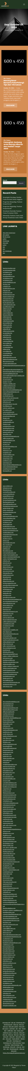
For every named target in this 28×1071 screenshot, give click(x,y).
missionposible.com (9, 664)
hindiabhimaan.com (9, 676)
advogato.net (7, 547)
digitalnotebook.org (9, 768)
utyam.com (6, 444)
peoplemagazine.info (9, 270)
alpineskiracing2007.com (10, 654)
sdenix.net (6, 540)
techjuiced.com (7, 292)
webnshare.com (7, 801)
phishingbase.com (8, 987)
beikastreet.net (7, 488)
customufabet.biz (8, 341)
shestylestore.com (8, 1003)
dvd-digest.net (7, 632)
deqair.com (6, 418)
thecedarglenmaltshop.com (11, 701)
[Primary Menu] (24, 4)
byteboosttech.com (9, 294)
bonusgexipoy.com (8, 953)
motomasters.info (8, 878)
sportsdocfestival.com (9, 1001)
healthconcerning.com (10, 787)
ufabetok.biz (6, 349)
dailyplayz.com (7, 961)
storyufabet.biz (7, 343)
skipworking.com (8, 567)
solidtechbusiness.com (10, 900)
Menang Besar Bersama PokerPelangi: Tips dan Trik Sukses (14, 82)
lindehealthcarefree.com (10, 710)
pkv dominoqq (7, 251)
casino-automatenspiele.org (11, 557)
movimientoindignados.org (11, 436)
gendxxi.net (6, 876)
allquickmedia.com (8, 581)
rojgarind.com (7, 789)
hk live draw (6, 237)
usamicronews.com (9, 981)
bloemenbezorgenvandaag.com (12, 599)
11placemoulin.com (8, 758)
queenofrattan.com (8, 839)
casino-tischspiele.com (10, 559)
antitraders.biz (7, 377)
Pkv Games (7, 78)
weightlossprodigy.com (10, 764)
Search (5, 180)
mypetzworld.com (8, 400)
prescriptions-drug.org (10, 528)
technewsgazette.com (9, 583)
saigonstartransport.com (10, 611)
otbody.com (6, 561)
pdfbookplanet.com (9, 837)
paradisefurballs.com (9, 778)
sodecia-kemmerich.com (10, 924)
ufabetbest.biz (7, 337)
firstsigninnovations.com (10, 506)
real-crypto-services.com (10, 398)
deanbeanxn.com (8, 728)
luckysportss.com (8, 977)
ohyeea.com (6, 448)
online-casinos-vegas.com (11, 666)
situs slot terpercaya (9, 233)
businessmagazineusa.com (11, 888)
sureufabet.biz (7, 339)
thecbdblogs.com (8, 680)
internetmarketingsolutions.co (12, 829)
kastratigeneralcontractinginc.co (13, 369)
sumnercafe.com (8, 432)
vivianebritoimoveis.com (10, 534)
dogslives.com (7, 835)
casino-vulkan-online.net (10, 656)
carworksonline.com (9, 518)
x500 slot (10, 1030)
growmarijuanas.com (9, 799)
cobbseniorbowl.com (9, 386)
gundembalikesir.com (9, 282)
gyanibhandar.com (8, 307)
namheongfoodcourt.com (10, 640)
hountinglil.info (7, 746)
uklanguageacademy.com (10, 708)
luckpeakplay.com (8, 979)
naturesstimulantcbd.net (10, 467)
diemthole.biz (7, 577)
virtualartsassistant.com (10, 916)
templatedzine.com (9, 426)
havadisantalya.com (9, 276)
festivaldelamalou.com (9, 504)
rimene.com (6, 628)
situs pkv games (13, 1026)
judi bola (12, 1028)
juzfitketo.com (7, 460)
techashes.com (7, 272)
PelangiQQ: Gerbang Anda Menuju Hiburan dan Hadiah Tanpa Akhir (13, 145)
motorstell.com (7, 524)
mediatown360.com (9, 660)
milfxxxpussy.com (8, 438)
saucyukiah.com (8, 486)
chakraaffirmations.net (10, 748)
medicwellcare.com (9, 890)
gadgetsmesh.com (8, 807)
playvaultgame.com (9, 995)
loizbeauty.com (7, 569)
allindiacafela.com (8, 652)
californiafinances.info (9, 621)
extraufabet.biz (7, 327)
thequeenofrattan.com (9, 841)
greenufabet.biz (7, 323)
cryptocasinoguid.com (9, 363)
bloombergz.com (8, 551)
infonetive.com (7, 615)
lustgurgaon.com (8, 752)
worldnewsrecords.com (10, 896)
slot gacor (6, 1028)
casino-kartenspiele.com (10, 555)
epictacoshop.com (8, 617)
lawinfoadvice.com (8, 428)
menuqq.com (6, 1022)
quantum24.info (7, 884)
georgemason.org (8, 703)
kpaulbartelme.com (9, 912)
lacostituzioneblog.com (10, 446)
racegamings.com (8, 989)
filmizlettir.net (7, 490)
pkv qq (13, 1022)
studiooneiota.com (8, 849)
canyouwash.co (7, 274)
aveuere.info (6, 780)
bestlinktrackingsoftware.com (12, 943)
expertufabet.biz (8, 313)
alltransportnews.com (9, 357)
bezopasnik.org (7, 607)
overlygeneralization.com (10, 803)
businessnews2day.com (10, 894)
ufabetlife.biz (7, 329)
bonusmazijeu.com (8, 947)
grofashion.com (7, 983)
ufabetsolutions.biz (8, 331)
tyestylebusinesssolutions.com (12, 936)
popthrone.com (7, 732)
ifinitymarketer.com (9, 969)
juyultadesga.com (8, 396)
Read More (10, 105)
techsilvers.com (7, 420)
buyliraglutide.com (8, 302)
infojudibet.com (7, 724)
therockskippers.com (9, 648)
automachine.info (8, 855)
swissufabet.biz (7, 319)
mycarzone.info (7, 880)
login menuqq (16, 1043)
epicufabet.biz (7, 345)
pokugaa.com (7, 993)
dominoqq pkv (20, 1022)
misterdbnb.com (8, 930)
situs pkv (5, 243)
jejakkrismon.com (8, 575)
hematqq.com (7, 1043)
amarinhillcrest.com (9, 542)
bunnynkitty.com (8, 605)
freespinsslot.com (8, 776)
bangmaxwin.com (8, 613)
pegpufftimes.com (8, 496)
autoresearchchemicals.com (11, 682)
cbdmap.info (6, 726)
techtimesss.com (8, 520)
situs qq (15, 1024)
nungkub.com (7, 452)
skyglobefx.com (7, 866)
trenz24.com (6, 565)
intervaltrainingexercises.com (12, 934)
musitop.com (7, 442)
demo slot (20, 1030)
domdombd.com (8, 959)
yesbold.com (6, 286)
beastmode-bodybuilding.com (12, 718)
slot (20, 1028)
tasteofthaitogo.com (9, 603)
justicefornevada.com (9, 809)
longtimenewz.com (8, 975)
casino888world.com (9, 928)
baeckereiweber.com (9, 268)
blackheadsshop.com (9, 908)
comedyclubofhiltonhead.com (12, 914)
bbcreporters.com (8, 361)
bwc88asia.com (7, 406)
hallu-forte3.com (8, 644)
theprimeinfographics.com (11, 918)
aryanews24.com (8, 379)
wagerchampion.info (9, 859)
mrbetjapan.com (8, 589)
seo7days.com (7, 595)
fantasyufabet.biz (8, 315)
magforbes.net (7, 536)
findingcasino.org (8, 851)
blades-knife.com (8, 845)
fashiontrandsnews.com (10, 359)
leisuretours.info (8, 811)
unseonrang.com (8, 823)
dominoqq (6, 241)
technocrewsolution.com (10, 530)
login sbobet (16, 1039)
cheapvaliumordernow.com (11, 920)
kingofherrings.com (9, 587)
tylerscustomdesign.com (10, 516)
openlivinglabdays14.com (10, 373)
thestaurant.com (8, 941)
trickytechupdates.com (10, 674)
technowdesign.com (9, 388)
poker (4, 239)
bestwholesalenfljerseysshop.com (13, 371)
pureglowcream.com (9, 597)
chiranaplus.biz (7, 636)
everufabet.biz (7, 351)
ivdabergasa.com (8, 394)
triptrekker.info (7, 874)
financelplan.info (8, 720)
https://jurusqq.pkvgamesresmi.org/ (14, 1053)
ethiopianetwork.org (9, 805)
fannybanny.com (8, 967)
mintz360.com (7, 760)
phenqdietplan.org (8, 430)
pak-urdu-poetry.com (9, 825)
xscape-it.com (7, 381)
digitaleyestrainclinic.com (10, 662)
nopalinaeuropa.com (9, 469)
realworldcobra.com (9, 853)
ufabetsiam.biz (7, 317)
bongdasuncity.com (9, 772)
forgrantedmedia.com (9, 512)
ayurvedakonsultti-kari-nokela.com (13, 375)
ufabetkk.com (7, 579)
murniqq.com (17, 1041)
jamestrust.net (7, 563)
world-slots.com (8, 734)
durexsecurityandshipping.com (12, 390)
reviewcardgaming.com (10, 902)
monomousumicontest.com (11, 862)
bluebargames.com (8, 502)
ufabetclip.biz (7, 311)
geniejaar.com (7, 754)
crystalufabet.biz (8, 347)
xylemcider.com (8, 456)
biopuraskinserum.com (10, 619)
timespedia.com (7, 573)
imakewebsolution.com (10, 736)
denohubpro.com (8, 843)
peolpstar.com (7, 514)
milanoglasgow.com (9, 642)
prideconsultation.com (10, 744)
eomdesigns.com (8, 872)
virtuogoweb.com (8, 298)
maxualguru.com (8, 770)
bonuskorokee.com (9, 951)
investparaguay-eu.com (10, 404)
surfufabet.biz (7, 335)
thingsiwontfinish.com (9, 1005)
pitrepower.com (8, 658)
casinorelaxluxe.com (9, 955)
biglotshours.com (8, 300)
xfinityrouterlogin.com (10, 668)
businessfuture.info (8, 722)
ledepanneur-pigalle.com (10, 630)
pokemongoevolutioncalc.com (12, 985)
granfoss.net (6, 650)
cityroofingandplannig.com (11, 392)
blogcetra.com (7, 827)
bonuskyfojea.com (8, 949)
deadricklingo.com (8, 864)
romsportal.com (8, 999)
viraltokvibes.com (8, 532)
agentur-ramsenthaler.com (11, 870)
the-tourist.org (7, 544)
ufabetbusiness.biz (8, 321)
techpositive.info (8, 821)
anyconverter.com (8, 571)
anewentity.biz (7, 591)
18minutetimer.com (9, 793)
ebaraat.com (6, 290)
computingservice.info (9, 817)
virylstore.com (7, 522)
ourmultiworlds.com (9, 492)
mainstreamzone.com (9, 797)
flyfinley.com (7, 742)
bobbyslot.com (7, 756)
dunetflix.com (7, 434)
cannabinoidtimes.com (10, 782)
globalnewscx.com (8, 833)
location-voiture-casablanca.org (12, 910)
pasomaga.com (7, 463)
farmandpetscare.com (9, 815)
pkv (4, 247)
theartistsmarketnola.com (10, 634)
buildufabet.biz (7, 355)
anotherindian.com (8, 454)
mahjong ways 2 (8, 1033)
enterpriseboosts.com (9, 553)
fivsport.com (6, 424)
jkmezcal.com (7, 932)
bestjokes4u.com (8, 750)
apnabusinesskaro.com (10, 684)
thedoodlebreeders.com (10, 414)
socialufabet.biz (7, 333)
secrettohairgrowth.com (10, 601)
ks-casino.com (7, 410)
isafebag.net (6, 549)
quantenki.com (7, 886)
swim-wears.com (8, 510)
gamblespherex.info (9, 868)
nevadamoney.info (8, 626)
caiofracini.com (7, 819)
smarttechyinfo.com (9, 766)
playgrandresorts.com (9, 997)
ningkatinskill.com (8, 422)
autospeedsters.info (9, 857)
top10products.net (8, 714)
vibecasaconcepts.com (9, 882)
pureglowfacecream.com (10, 585)
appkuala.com (7, 593)
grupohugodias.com (9, 416)
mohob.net (6, 762)
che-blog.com (7, 738)
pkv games (6, 235)
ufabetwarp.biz (7, 309)
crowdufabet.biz (8, 353)
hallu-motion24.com (9, 646)
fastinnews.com (7, 965)
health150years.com (9, 526)
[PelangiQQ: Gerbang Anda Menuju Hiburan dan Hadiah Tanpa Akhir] (14, 124)
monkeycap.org (7, 538)
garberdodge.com (8, 508)
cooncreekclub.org (8, 494)
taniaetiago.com (7, 458)
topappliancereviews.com (10, 672)
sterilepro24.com (8, 898)
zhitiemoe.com (7, 450)
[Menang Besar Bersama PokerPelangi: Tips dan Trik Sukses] (14, 62)
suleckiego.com (7, 686)
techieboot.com (7, 280)
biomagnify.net (7, 471)
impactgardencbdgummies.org (12, 465)
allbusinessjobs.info (8, 712)
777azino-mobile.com (9, 384)
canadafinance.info (8, 623)
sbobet (23, 1039)
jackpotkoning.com (9, 971)
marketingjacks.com (9, 670)
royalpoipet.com (8, 938)
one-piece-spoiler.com (10, 847)
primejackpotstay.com (9, 991)
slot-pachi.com (7, 774)
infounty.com (7, 402)
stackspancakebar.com (9, 638)
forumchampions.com (9, 500)
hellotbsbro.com (8, 813)
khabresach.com (8, 678)
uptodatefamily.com (9, 440)
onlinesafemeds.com (9, 305)
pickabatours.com (8, 716)
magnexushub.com (8, 296)
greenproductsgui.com (10, 785)
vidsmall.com (7, 892)
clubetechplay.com (8, 957)
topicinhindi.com (8, 706)
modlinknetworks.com (9, 973)
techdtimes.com (8, 278)
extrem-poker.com (8, 408)
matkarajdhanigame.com (10, 730)
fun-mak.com (7, 926)
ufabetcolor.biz (7, 325)
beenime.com (7, 922)
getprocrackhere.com (9, 963)
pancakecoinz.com (8, 740)
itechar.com (6, 284)
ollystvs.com (6, 831)
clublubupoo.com (8, 945)
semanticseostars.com (9, 795)
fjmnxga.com (7, 609)
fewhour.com (7, 791)
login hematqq (15, 1045)
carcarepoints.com (8, 412)
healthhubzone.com (9, 288)
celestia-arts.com (8, 498)
